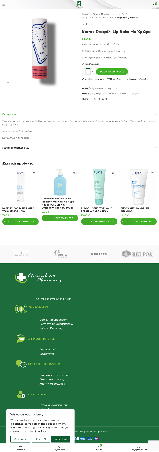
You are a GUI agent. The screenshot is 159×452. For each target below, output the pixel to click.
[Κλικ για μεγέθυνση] (8, 81)
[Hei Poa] (137, 254)
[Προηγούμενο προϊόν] (84, 24)
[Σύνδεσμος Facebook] (91, 99)
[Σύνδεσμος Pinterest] (99, 99)
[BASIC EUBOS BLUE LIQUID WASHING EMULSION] (20, 187)
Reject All (41, 439)
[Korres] (99, 254)
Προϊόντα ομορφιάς (112, 14)
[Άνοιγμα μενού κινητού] (4, 5)
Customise (20, 439)
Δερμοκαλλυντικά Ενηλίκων (98, 17)
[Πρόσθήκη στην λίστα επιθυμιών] (34, 173)
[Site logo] (79, 4)
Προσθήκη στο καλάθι (112, 72)
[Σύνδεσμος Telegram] (106, 99)
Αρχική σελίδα (90, 14)
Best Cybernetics (100, 432)
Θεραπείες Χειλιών (127, 17)
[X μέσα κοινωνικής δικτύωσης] (95, 99)
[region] (40, 427)
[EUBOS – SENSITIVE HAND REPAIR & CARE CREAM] (99, 187)
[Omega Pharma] (60, 254)
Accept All (61, 439)
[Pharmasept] (21, 254)
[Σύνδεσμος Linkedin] (102, 99)
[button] (20, 221)
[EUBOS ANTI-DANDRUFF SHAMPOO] (138, 187)
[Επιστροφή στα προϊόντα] (87, 24)
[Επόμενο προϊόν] (91, 24)
